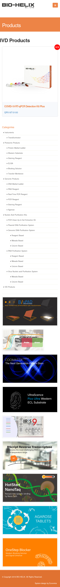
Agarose (11, 209)
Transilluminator (14, 137)
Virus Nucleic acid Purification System (23, 271)
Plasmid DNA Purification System (21, 225)
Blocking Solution (15, 168)
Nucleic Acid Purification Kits (16, 215)
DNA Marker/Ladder (16, 184)
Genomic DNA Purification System (21, 230)
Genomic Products (12, 179)
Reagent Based (18, 235)
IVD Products (10, 287)
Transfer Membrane (15, 173)
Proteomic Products (12, 142)
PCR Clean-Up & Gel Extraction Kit (22, 220)
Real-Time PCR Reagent (17, 194)
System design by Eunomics (46, 583)
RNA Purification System (17, 251)
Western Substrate (15, 153)
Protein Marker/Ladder (17, 148)
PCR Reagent (13, 199)
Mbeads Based (17, 240)
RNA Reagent (13, 189)
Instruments (9, 132)
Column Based (17, 245)
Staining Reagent (15, 158)
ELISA (10, 163)
